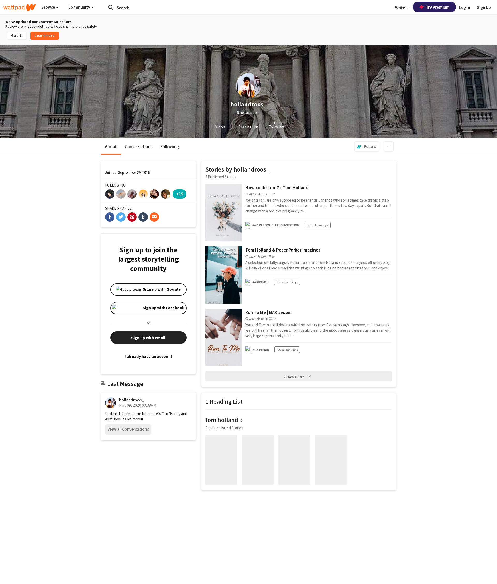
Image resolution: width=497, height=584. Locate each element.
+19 (179, 194)
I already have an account (148, 356)
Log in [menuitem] (464, 7)
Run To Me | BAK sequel (268, 312)
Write (400, 7)
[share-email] (154, 217)
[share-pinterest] (132, 217)
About (111, 147)
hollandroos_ (131, 399)
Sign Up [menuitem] (484, 7)
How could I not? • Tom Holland (276, 187)
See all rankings (317, 225)
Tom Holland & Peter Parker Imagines (282, 250)
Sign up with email (148, 337)
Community (79, 7)
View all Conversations (128, 429)
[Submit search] (111, 7)
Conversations (138, 147)
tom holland (221, 420)
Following (169, 147)
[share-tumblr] (143, 217)
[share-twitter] (121, 217)
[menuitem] (366, 146)
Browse (48, 7)
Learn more (44, 35)
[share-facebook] (109, 217)
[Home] (19, 7)
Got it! (17, 35)
